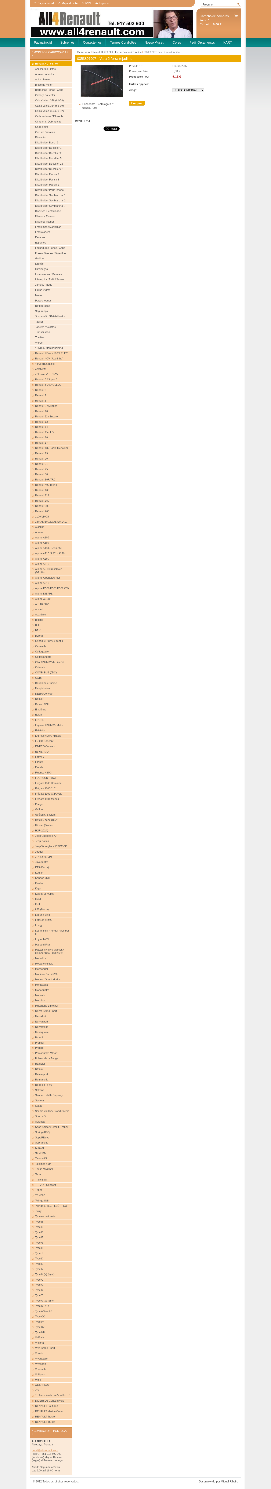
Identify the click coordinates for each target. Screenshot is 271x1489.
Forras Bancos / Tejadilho (128, 52)
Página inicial (45, 3)
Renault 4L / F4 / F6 (103, 52)
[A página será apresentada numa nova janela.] (101, 96)
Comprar (137, 103)
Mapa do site (69, 3)
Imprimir (104, 3)
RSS (88, 3)
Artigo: (133, 90)
